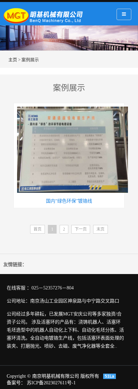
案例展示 (30, 59)
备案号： (17, 382)
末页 (100, 229)
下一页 (81, 229)
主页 (12, 59)
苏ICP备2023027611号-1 (51, 382)
